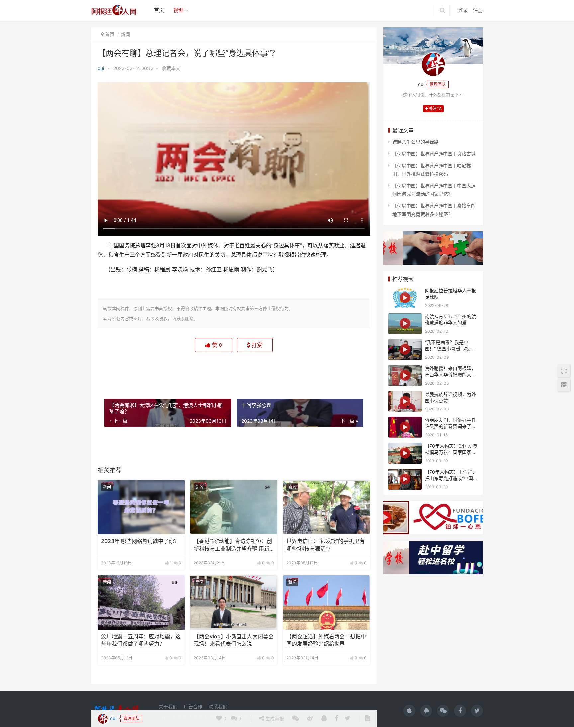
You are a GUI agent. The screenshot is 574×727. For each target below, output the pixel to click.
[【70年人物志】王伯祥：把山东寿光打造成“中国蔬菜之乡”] (405, 479)
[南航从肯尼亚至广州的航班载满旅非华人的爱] (405, 323)
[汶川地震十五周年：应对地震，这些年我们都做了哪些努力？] (141, 602)
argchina (298, 716)
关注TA (435, 108)
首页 (159, 10)
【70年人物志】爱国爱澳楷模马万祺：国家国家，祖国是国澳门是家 (451, 452)
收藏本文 (171, 68)
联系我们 (218, 706)
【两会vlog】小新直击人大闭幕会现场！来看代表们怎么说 (234, 640)
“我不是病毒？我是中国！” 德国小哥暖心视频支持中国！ (449, 348)
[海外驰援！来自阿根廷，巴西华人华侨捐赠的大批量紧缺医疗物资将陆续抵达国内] (405, 375)
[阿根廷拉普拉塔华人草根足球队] (405, 297)
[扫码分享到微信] (295, 371)
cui (101, 68)
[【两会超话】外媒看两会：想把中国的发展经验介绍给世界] (326, 602)
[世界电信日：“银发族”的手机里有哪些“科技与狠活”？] (326, 507)
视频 (178, 10)
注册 (478, 10)
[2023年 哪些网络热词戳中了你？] (141, 507)
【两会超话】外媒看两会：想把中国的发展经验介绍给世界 (326, 640)
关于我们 (168, 706)
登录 (463, 10)
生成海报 (274, 370)
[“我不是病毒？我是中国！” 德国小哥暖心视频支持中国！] (405, 349)
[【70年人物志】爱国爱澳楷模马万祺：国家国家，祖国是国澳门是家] (405, 453)
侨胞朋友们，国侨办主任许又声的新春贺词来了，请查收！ (450, 426)
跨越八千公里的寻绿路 (415, 142)
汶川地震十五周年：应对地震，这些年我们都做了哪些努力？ (141, 640)
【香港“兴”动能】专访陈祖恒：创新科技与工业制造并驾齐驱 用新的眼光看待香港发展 (233, 545)
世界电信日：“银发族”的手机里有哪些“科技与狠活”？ (325, 545)
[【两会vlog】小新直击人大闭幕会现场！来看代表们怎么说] (233, 602)
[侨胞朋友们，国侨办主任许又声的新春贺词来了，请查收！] (405, 427)
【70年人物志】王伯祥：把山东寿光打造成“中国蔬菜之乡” (451, 478)
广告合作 (193, 706)
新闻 (125, 34)
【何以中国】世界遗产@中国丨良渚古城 (434, 153)
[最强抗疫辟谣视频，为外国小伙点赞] (405, 401)
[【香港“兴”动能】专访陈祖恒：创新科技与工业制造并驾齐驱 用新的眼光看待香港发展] (233, 507)
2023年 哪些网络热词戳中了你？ (140, 541)
